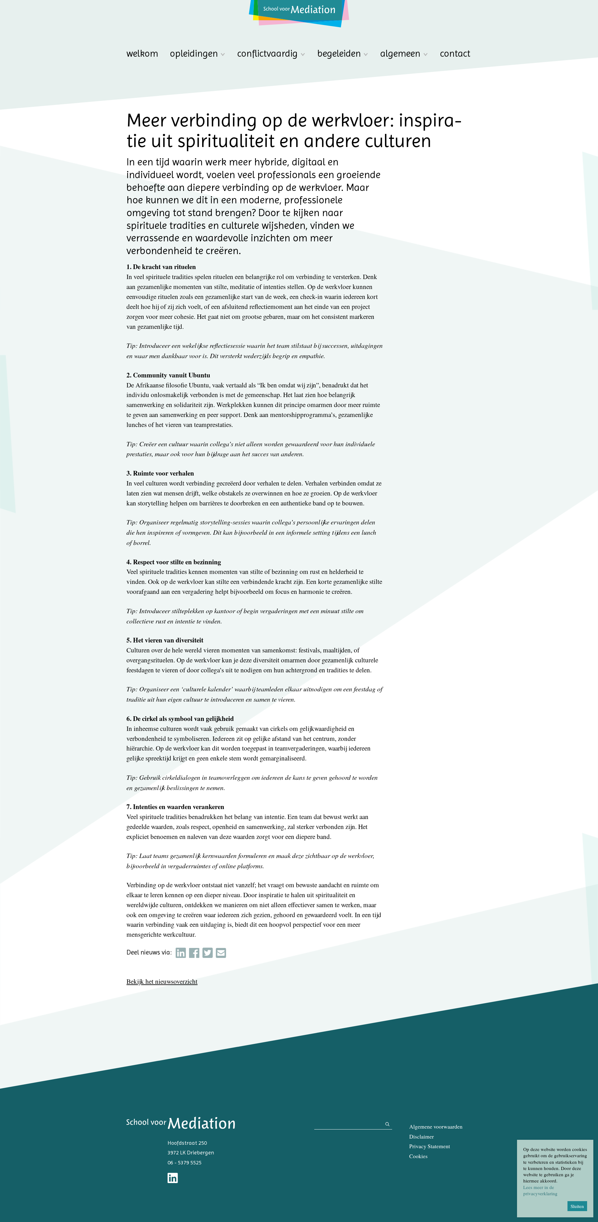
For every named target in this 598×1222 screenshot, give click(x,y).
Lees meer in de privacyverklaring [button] (540, 1190)
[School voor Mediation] (299, 13)
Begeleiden (339, 53)
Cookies (418, 1156)
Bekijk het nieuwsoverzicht (161, 981)
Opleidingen (194, 53)
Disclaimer (421, 1136)
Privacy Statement (429, 1146)
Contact (455, 53)
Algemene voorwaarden (436, 1126)
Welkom (142, 53)
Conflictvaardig (267, 53)
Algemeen (400, 53)
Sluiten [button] (577, 1206)
